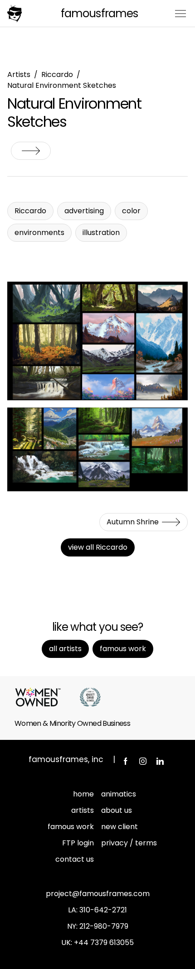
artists (82, 810)
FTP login (78, 843)
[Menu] (180, 13)
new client (119, 826)
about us (116, 810)
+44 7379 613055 (104, 942)
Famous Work (123, 648)
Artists (18, 74)
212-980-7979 (103, 926)
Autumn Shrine (31, 151)
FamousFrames (99, 13)
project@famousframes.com (98, 893)
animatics (118, 794)
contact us (74, 859)
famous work (71, 826)
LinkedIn (160, 761)
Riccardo (57, 74)
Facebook (125, 761)
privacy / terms (129, 843)
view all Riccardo (97, 547)
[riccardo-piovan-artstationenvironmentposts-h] (97, 341)
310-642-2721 (103, 910)
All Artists (65, 648)
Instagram (143, 761)
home (83, 794)
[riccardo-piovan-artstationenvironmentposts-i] (97, 449)
